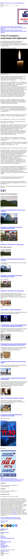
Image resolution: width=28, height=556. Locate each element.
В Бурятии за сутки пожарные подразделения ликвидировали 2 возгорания (11, 228)
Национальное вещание (8, 479)
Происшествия (14, 26)
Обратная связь (4, 480)
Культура (21, 27)
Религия (24, 27)
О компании (17, 479)
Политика (3, 28)
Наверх (2, 477)
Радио (2, 479)
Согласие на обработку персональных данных (11, 518)
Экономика (7, 26)
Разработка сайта (4, 528)
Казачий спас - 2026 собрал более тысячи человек (12, 244)
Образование (3, 27)
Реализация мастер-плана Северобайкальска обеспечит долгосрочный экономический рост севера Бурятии (14, 344)
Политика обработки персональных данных (10, 517)
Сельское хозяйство (14, 27)
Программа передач (12, 480)
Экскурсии (19, 480)
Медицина (19, 26)
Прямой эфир (17, 2)
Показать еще (4, 420)
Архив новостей (4, 520)
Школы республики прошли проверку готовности (12, 398)
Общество (3, 26)
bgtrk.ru (14, 511)
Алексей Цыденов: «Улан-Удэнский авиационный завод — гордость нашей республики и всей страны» (14, 325)
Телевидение (7, 2)
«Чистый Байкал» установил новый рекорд (11, 309)
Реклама (22, 479)
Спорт (8, 27)
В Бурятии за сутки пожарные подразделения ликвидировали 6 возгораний (11, 415)
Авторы (2, 522)
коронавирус (3, 189)
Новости (2, 2)
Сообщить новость (5, 550)
